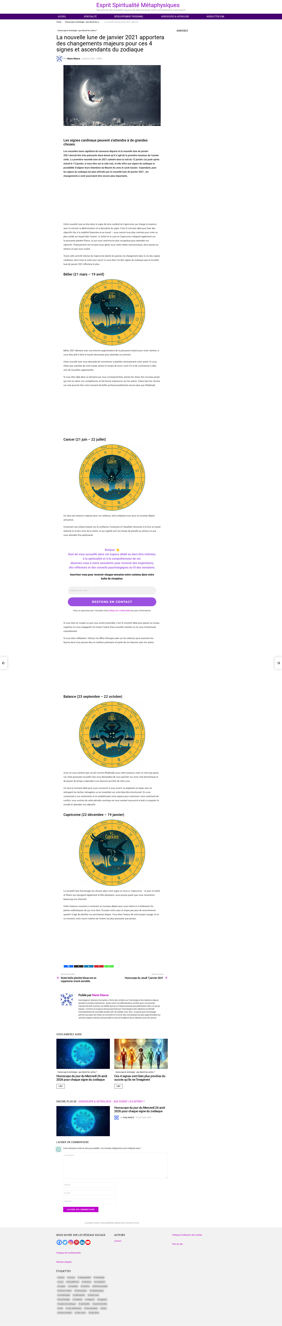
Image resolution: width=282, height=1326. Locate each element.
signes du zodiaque (67, 1304)
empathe (74, 1286)
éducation (94, 1313)
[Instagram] (70, 1242)
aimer (61, 1277)
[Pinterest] (99, 966)
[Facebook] (68, 966)
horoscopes (81, 1291)
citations (87, 1282)
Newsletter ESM (215, 16)
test (61, 1308)
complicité (100, 1282)
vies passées (91, 1308)
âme (104, 1308)
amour (72, 1277)
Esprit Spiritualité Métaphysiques (138, 5)
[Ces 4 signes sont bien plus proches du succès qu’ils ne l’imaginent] (141, 1054)
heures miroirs (65, 1291)
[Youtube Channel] (87, 1242)
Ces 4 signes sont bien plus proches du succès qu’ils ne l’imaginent (139, 1077)
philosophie (79, 1295)
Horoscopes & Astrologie (175, 16)
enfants (86, 1286)
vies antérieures (74, 1308)
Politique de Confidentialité (68, 1253)
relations (78, 1299)
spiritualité (85, 1304)
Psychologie (64, 1299)
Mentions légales (64, 1262)
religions (90, 1299)
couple (62, 1286)
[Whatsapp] (109, 966)
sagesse (102, 1299)
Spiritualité (90, 16)
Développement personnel (128, 16)
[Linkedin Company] (82, 1242)
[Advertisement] (112, 201)
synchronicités (100, 1304)
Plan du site (177, 1244)
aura (61, 1282)
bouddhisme (73, 1282)
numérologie (64, 1295)
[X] (78, 966)
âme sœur (81, 1313)
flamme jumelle (100, 1286)
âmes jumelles (65, 1313)
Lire (61, 1086)
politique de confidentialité (119, 610)
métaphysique (97, 1291)
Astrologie (100, 1277)
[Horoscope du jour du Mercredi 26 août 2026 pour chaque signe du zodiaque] (83, 1054)
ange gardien (85, 1277)
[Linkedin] (89, 966)
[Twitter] (65, 1242)
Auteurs (117, 1241)
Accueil (62, 16)
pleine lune (94, 1295)
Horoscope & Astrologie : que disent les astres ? (77, 1072)
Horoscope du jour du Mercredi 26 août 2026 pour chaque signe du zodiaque (81, 1077)
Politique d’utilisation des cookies (187, 1235)
